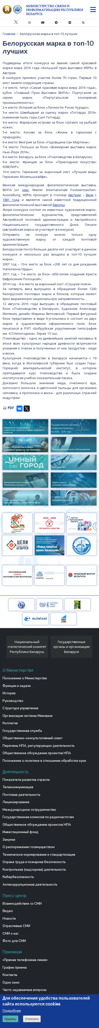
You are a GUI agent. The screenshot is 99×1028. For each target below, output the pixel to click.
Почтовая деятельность (21, 795)
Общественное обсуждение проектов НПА (37, 753)
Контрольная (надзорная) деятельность (34, 869)
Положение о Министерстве (25, 678)
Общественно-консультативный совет (32, 738)
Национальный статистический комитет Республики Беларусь (27, 646)
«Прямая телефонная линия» (25, 960)
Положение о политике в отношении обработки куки (44, 761)
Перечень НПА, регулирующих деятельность (39, 746)
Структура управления (20, 708)
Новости (9, 918)
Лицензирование (16, 802)
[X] (27, 409)
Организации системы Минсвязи (28, 716)
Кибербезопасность (18, 877)
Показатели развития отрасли (26, 780)
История (9, 693)
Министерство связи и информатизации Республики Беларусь (54, 10)
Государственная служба (22, 731)
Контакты (10, 975)
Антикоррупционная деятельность (30, 884)
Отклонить (32, 1018)
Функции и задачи (17, 686)
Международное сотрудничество (29, 809)
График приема (15, 967)
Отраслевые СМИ (16, 926)
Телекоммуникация (18, 787)
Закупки (9, 839)
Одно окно (11, 982)
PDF (11, 408)
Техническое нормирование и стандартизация (39, 854)
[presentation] (4, 648)
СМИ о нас (11, 933)
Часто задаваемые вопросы (24, 990)
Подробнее (12, 1010)
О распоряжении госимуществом (29, 847)
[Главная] (14, 9)
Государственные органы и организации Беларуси (71, 646)
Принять (10, 1019)
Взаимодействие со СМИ (22, 903)
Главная (9, 33)
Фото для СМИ (14, 941)
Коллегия (10, 723)
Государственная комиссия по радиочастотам (38, 817)
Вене (89, 195)
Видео (8, 911)
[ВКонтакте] (19, 409)
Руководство (13, 701)
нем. (25, 190)
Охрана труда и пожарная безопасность (34, 862)
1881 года (11, 199)
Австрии (74, 195)
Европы (59, 205)
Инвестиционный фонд (20, 832)
